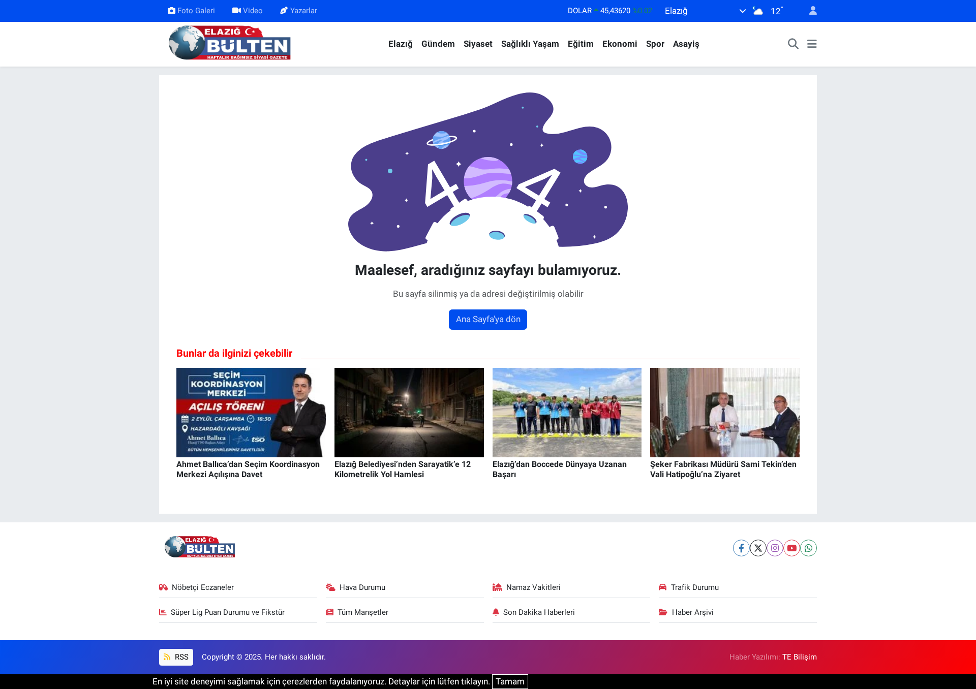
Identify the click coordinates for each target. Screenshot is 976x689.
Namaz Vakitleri (533, 587)
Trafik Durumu (695, 587)
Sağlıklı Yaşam (530, 44)
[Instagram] (775, 548)
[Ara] (793, 44)
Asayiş (686, 44)
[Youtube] (791, 548)
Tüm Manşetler (363, 612)
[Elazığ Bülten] (231, 43)
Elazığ (400, 44)
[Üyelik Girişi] (809, 11)
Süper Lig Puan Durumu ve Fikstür (228, 612)
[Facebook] (741, 548)
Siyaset (478, 44)
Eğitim (581, 44)
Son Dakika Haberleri (539, 612)
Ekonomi (619, 44)
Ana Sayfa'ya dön (488, 319)
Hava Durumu (362, 587)
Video (253, 10)
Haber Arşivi (693, 612)
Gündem (438, 44)
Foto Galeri (196, 10)
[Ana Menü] (812, 44)
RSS (181, 657)
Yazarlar (303, 10)
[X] (758, 548)
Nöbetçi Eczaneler (203, 587)
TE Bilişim (799, 657)
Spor (655, 44)
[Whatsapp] (808, 548)
